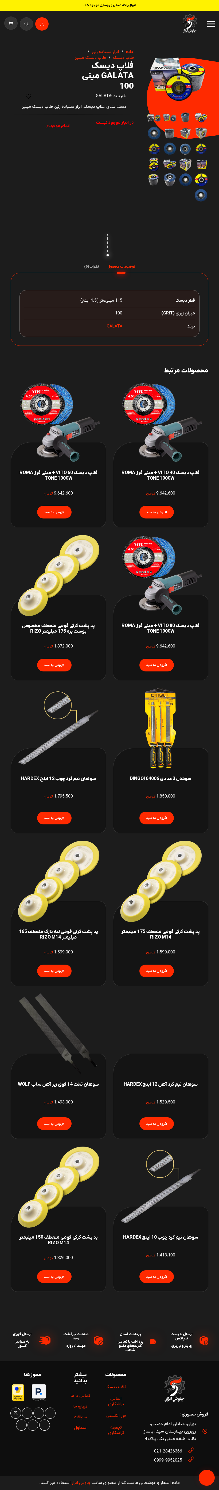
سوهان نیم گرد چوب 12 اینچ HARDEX (58, 779)
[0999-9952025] (188, 1460)
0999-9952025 (168, 1460)
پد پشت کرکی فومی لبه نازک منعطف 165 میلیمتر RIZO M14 (58, 934)
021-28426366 (168, 1451)
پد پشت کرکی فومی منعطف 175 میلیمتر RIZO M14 (160, 934)
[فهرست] (211, 24)
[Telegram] (21, 1425)
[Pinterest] (27, 1413)
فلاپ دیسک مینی (90, 57)
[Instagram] (50, 1413)
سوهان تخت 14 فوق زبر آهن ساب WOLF (58, 1084)
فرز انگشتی (116, 1415)
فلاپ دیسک (123, 57)
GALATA (103, 96)
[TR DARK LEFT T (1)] (189, 24)
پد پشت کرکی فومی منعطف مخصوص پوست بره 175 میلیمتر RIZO (58, 628)
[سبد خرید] (11, 24)
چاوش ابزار (81, 1482)
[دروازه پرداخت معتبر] (18, 1399)
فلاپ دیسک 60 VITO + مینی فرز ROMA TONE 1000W (58, 476)
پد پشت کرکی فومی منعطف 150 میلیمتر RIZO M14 (58, 1240)
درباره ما (80, 1406)
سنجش (15, 96)
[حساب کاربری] (42, 24)
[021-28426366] (188, 1451)
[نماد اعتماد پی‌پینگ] (39, 1400)
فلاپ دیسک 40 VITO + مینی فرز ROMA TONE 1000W (161, 476)
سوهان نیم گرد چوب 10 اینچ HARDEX (160, 1237)
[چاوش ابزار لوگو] (174, 1389)
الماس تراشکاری (116, 1401)
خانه (130, 52)
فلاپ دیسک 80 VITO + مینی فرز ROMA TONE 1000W (161, 628)
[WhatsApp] (38, 1413)
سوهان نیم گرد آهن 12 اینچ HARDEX (161, 1084)
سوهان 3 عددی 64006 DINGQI (160, 779)
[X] (15, 1413)
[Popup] (26, 24)
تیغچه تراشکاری (116, 1430)
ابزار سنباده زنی (105, 52)
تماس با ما (80, 1395)
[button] (155, 56)
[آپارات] (33, 1425)
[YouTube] (44, 1425)
